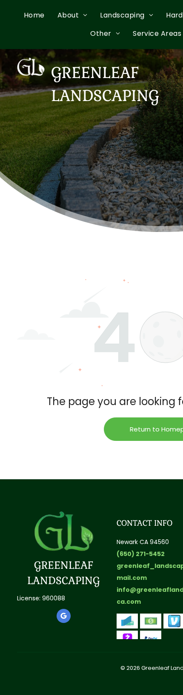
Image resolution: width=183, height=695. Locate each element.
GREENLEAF (63, 565)
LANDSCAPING (63, 580)
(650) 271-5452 (141, 554)
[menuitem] (40, 15)
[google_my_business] (64, 617)
